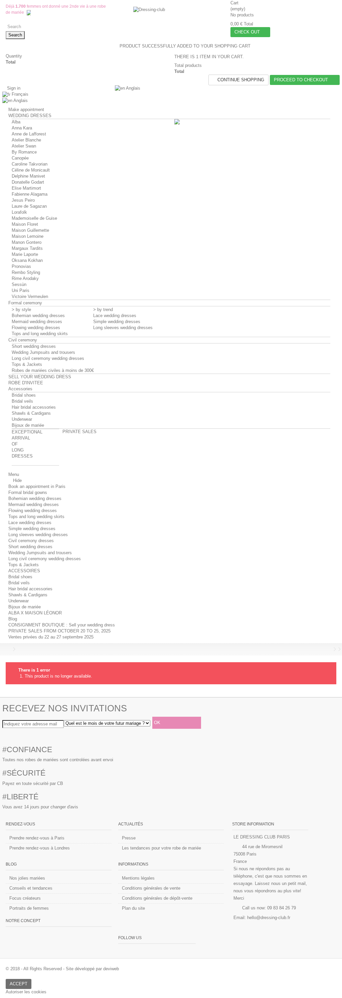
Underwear (22, 419)
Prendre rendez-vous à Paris (36, 837)
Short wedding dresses (34, 346)
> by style (21, 309)
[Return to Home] (8, 649)
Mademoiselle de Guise (34, 218)
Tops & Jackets (27, 364)
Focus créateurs (25, 898)
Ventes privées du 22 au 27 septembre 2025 (51, 636)
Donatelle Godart (28, 182)
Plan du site (133, 908)
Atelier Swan (24, 145)
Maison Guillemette (30, 230)
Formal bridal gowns (27, 492)
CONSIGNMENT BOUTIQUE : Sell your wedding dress (61, 624)
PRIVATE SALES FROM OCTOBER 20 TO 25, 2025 (59, 630)
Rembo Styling (26, 272)
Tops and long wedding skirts (40, 333)
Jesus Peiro (23, 200)
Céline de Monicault (31, 170)
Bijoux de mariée (28, 425)
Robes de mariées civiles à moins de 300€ (53, 370)
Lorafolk (19, 212)
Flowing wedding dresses (36, 327)
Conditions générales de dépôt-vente (157, 898)
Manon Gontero (26, 242)
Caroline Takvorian (29, 164)
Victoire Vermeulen (30, 296)
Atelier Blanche (26, 139)
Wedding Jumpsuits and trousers (43, 352)
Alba (16, 121)
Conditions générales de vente (151, 888)
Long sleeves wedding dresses (123, 327)
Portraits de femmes (29, 908)
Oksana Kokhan (27, 260)
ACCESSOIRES (24, 570)
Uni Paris (20, 290)
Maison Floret (25, 224)
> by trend (103, 309)
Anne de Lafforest (29, 133)
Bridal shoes (24, 395)
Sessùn (19, 284)
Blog (12, 618)
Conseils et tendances (30, 888)
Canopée (20, 158)
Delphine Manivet (28, 176)
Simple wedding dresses (116, 321)
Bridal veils (22, 401)
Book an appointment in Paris (36, 486)
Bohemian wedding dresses (38, 315)
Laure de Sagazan (29, 206)
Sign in (13, 88)
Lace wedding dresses (114, 315)
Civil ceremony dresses (31, 540)
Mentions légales (138, 878)
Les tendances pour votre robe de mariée (161, 848)
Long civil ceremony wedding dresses (48, 358)
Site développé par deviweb (92, 968)
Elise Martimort (26, 188)
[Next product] (334, 649)
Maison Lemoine (27, 236)
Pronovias (21, 266)
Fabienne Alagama (29, 194)
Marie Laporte (25, 254)
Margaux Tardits (27, 248)
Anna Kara (22, 127)
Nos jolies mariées (27, 878)
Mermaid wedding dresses (37, 321)
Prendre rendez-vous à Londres (39, 848)
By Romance (24, 152)
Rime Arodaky (25, 278)
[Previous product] (330, 649)
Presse (129, 837)
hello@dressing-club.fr (268, 917)
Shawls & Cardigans (31, 413)
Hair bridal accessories (34, 407)
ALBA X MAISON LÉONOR (35, 612)
